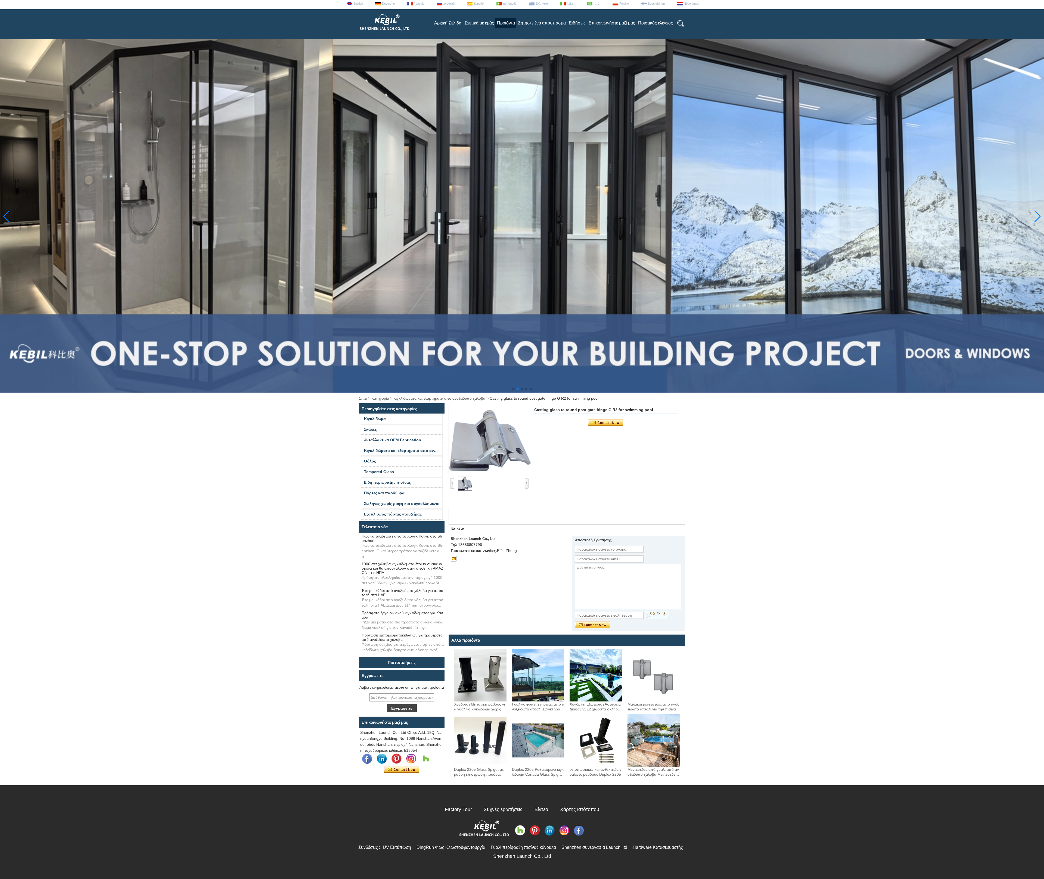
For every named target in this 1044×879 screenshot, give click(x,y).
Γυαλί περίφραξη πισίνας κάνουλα (523, 847)
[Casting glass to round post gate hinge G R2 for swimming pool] (490, 440)
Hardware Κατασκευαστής (658, 847)
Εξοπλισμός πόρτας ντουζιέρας (393, 514)
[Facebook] (367, 758)
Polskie (624, 3)
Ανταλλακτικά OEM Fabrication (392, 440)
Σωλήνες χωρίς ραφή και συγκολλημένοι (401, 503)
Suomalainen (656, 3)
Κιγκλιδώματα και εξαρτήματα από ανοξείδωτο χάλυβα (439, 398)
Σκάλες (370, 429)
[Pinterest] (396, 758)
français (419, 3)
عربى (597, 3)
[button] (513, 389)
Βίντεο (541, 809)
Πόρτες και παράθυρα (384, 493)
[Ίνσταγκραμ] (411, 758)
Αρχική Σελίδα (447, 23)
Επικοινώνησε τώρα (401, 769)
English (358, 3)
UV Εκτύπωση (397, 847)
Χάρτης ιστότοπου (579, 809)
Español (479, 3)
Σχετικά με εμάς (479, 23)
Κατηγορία (380, 398)
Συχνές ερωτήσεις (503, 809)
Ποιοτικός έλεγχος (655, 23)
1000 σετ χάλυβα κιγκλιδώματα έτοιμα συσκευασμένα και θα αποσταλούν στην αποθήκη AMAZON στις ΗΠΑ (402, 568)
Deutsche (388, 3)
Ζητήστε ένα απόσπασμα (542, 23)
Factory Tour (458, 809)
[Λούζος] (425, 758)
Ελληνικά (542, 3)
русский (449, 3)
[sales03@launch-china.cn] (454, 559)
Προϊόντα (506, 23)
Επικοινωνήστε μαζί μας (612, 23)
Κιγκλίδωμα (375, 419)
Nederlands (691, 3)
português (510, 3)
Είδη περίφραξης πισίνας (387, 482)
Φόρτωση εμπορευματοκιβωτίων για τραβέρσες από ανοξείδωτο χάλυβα (402, 637)
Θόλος (370, 461)
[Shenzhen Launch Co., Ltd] (384, 32)
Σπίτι (363, 398)
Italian (570, 3)
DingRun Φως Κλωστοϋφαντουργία (451, 847)
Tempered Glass (379, 472)
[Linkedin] (381, 758)
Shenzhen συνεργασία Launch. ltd (594, 847)
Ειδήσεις (577, 23)
